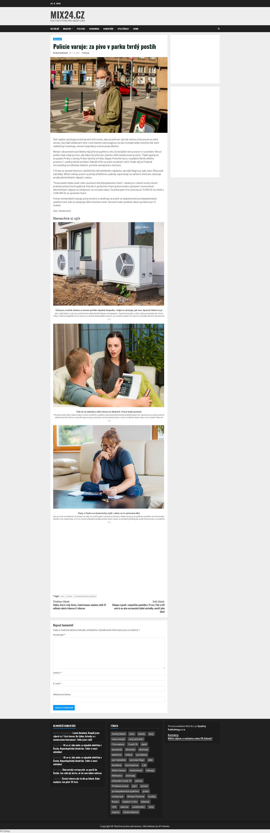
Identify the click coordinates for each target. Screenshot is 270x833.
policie (69, 596)
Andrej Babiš (118, 733)
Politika (81, 28)
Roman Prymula (135, 796)
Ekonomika (94, 28)
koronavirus (131, 765)
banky (141, 733)
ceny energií (118, 739)
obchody (130, 775)
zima (151, 806)
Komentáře (108, 28)
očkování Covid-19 (121, 780)
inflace (128, 754)
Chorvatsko (118, 744)
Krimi (135, 28)
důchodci (130, 749)
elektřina (116, 754)
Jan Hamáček (119, 760)
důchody (143, 749)
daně (144, 744)
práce (146, 791)
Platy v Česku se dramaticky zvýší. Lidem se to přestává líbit (109, 513)
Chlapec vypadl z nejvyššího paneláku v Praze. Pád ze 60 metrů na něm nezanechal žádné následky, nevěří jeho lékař (138, 606)
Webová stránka (61, 694)
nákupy (150, 770)
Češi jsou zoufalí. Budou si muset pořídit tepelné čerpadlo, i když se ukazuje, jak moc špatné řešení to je (109, 310)
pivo (62, 596)
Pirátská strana (120, 786)
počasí (144, 786)
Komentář (59, 634)
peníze (138, 780)
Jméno (57, 672)
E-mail (57, 683)
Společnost (123, 28)
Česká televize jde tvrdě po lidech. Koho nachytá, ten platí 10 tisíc (76, 780)
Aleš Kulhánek (61, 53)
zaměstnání (138, 806)
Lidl (144, 765)
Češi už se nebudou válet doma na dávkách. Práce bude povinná (108, 412)
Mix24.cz (67, 14)
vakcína (124, 806)
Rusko (115, 801)
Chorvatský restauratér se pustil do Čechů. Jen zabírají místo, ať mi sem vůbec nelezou (77, 771)
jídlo (150, 760)
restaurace (117, 796)
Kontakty (173, 735)
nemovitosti (136, 770)
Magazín (67, 28)
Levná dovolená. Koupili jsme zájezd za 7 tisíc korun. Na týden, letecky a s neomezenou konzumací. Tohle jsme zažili (76, 736)
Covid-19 (132, 744)
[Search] (219, 28)
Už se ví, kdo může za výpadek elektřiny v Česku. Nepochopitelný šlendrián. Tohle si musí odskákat (77, 748)
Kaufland (116, 765)
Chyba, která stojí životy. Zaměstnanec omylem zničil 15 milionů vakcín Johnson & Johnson (79, 605)
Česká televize (130, 812)
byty (151, 733)
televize (145, 801)
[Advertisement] (109, 560)
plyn (134, 786)
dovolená (117, 749)
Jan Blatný (141, 754)
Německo (117, 775)
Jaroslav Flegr (137, 760)
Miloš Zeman (119, 770)
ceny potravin (136, 739)
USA (114, 806)
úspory (115, 812)
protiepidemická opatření (85, 596)
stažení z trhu (130, 801)
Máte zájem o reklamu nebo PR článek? (190, 738)
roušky (152, 796)
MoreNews (149, 826)
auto (131, 733)
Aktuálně (54, 28)
